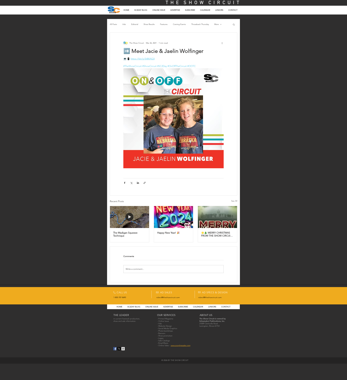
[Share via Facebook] (124, 183)
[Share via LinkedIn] (138, 183)
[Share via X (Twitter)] (131, 183)
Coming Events (179, 24)
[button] (233, 24)
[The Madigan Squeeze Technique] (129, 217)
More (216, 24)
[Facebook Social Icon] (115, 348)
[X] (119, 348)
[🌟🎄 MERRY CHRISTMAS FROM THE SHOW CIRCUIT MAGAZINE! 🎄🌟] (217, 217)
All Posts (113, 24)
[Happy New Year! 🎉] (173, 217)
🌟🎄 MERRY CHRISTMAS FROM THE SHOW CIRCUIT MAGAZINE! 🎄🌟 (216, 234)
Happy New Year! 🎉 (168, 232)
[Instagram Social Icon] (123, 348)
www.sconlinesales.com (180, 345)
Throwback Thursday (200, 24)
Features (164, 24)
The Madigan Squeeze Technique (125, 234)
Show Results (149, 24)
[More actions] (222, 43)
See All (234, 201)
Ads (124, 24)
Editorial (134, 24)
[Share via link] (144, 183)
